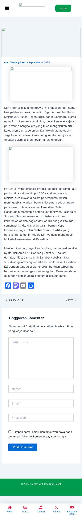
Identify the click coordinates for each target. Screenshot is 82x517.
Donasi (41, 511)
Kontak (56, 511)
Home (10, 511)
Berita (25, 511)
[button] (7, 8)
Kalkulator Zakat (72, 512)
